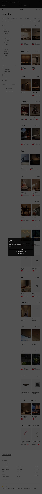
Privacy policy (31, 239)
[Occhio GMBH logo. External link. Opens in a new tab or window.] (10, 240)
